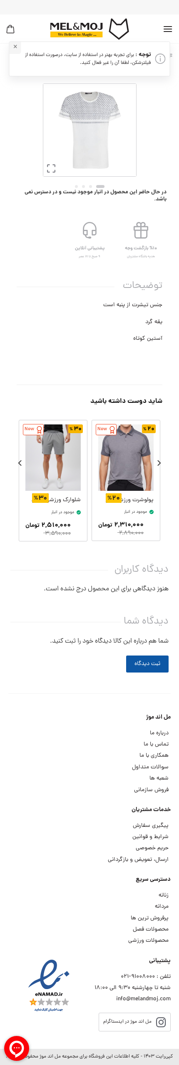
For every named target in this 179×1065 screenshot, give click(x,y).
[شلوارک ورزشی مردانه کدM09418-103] (53, 457)
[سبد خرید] (10, 29)
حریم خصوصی (152, 848)
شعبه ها (159, 778)
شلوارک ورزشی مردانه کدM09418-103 (56, 500)
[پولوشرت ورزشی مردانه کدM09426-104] (126, 457)
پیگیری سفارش (151, 825)
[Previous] (123, 130)
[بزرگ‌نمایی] (51, 170)
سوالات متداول (150, 767)
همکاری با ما (154, 755)
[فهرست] (168, 29)
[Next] (49, 130)
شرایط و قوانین (150, 837)
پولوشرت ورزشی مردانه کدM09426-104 (129, 500)
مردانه (162, 906)
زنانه (164, 895)
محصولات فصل (151, 929)
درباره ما (159, 733)
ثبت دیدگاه (147, 664)
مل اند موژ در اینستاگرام (127, 1022)
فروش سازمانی (151, 790)
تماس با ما (156, 744)
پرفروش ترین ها (150, 918)
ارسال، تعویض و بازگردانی (138, 859)
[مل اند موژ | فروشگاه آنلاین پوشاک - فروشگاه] (89, 29)
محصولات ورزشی (148, 940)
